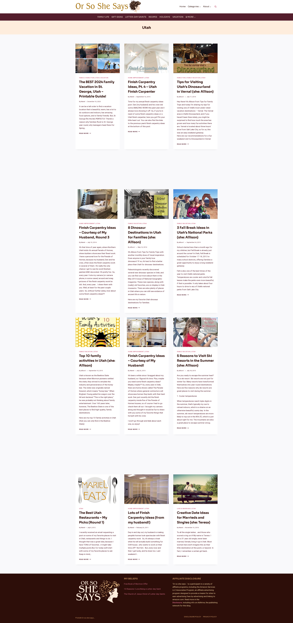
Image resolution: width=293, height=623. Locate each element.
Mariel (83, 101)
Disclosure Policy (192, 617)
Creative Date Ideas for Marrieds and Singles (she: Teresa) (193, 517)
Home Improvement (136, 78)
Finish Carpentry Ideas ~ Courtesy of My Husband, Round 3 (97, 232)
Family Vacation (193, 78)
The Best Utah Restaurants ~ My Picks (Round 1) (93, 517)
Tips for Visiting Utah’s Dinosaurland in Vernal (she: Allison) (195, 87)
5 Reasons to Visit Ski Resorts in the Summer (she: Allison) (195, 360)
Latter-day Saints (135, 17)
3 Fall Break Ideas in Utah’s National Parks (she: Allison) (194, 232)
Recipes (153, 17)
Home (182, 6)
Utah (97, 78)
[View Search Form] (215, 7)
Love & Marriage (184, 509)
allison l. (181, 97)
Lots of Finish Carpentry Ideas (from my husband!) (146, 517)
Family (81, 78)
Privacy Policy (210, 617)
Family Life (103, 17)
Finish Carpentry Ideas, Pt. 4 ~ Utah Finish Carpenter (142, 87)
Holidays (164, 17)
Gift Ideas (117, 17)
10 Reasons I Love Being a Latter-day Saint (142, 589)
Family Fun (89, 78)
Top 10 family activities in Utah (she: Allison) (97, 360)
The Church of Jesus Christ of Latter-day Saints (144, 594)
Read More (85, 133)
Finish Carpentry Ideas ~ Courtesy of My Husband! (146, 360)
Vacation (177, 17)
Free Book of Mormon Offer (136, 584)
